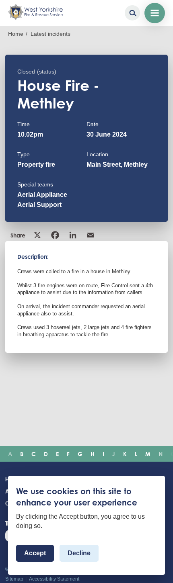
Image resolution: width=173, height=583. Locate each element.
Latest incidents (50, 34)
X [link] (38, 235)
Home (15, 34)
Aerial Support (39, 204)
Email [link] (91, 235)
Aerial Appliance (42, 194)
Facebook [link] (56, 235)
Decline (79, 553)
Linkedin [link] (73, 235)
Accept (35, 553)
